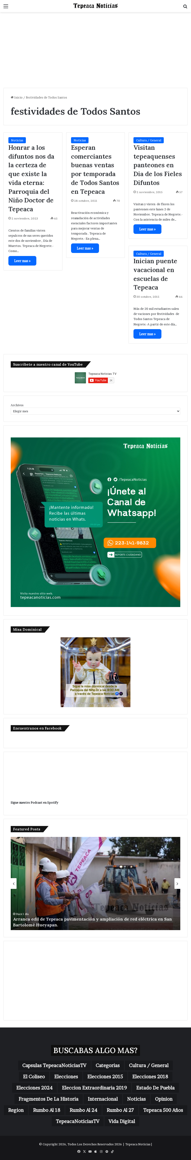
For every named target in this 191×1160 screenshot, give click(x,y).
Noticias (17, 140)
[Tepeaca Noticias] (95, 6)
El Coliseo (34, 1076)
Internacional (103, 1099)
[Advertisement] (95, 51)
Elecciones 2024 (34, 1088)
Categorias (108, 1065)
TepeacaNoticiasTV (77, 1121)
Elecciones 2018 (150, 1076)
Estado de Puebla (155, 1088)
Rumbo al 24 (83, 1110)
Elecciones (66, 1076)
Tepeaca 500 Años (163, 1110)
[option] (95, 883)
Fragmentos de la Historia (48, 1099)
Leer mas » (22, 261)
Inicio (18, 97)
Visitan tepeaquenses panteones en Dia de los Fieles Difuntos (157, 165)
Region (16, 1110)
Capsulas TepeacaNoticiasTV (54, 1065)
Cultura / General (148, 140)
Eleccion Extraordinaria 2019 (94, 1088)
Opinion (164, 1099)
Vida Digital (122, 1121)
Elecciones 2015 (105, 1076)
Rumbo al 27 (120, 1110)
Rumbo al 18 (46, 1110)
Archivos (17, 405)
